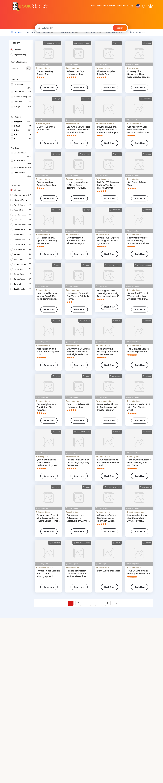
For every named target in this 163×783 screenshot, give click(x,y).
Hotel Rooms (95, 5)
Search (120, 28)
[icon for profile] (150, 6)
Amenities (121, 5)
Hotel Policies (109, 5)
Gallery (130, 5)
